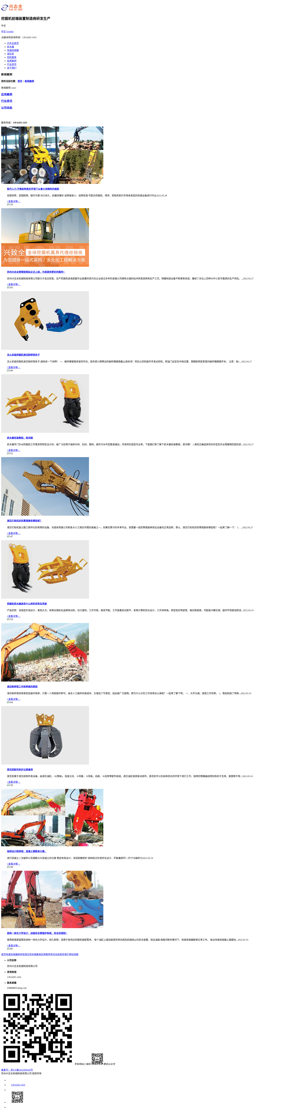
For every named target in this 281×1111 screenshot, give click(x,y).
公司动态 (6, 107)
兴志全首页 (13, 43)
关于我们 (11, 68)
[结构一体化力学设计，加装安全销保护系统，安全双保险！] (52, 927)
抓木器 (10, 47)
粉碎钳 (21, 954)
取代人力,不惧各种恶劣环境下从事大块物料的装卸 (33, 189)
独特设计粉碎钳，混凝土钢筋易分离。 (27, 851)
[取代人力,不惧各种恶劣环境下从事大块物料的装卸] (52, 183)
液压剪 (10, 54)
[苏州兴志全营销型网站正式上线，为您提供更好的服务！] (45, 266)
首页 (20, 81)
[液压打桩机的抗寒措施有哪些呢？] (45, 515)
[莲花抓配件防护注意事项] (45, 764)
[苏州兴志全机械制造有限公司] (12, 10)
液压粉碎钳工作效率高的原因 (22, 686)
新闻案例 (29, 81)
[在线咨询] (9, 1090)
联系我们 (64, 954)
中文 (3, 31)
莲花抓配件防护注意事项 (20, 769)
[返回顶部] (9, 1107)
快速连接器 (13, 50)
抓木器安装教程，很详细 (20, 438)
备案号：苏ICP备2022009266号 (17, 1070)
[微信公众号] (15, 1102)
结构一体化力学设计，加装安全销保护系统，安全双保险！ (37, 933)
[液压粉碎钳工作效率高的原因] (45, 681)
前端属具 (36, 954)
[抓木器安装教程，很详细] (45, 432)
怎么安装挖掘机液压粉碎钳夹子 (23, 355)
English (9, 31)
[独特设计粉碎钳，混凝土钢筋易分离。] (52, 845)
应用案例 (11, 61)
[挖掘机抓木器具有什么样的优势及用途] (45, 598)
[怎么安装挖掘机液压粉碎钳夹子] (45, 349)
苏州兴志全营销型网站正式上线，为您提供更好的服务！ (36, 272)
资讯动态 (55, 954)
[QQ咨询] (8, 1080)
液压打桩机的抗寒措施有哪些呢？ (24, 520)
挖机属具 (11, 57)
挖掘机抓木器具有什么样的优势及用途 (27, 603)
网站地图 (73, 954)
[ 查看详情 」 (14, 201)
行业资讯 (11, 64)
